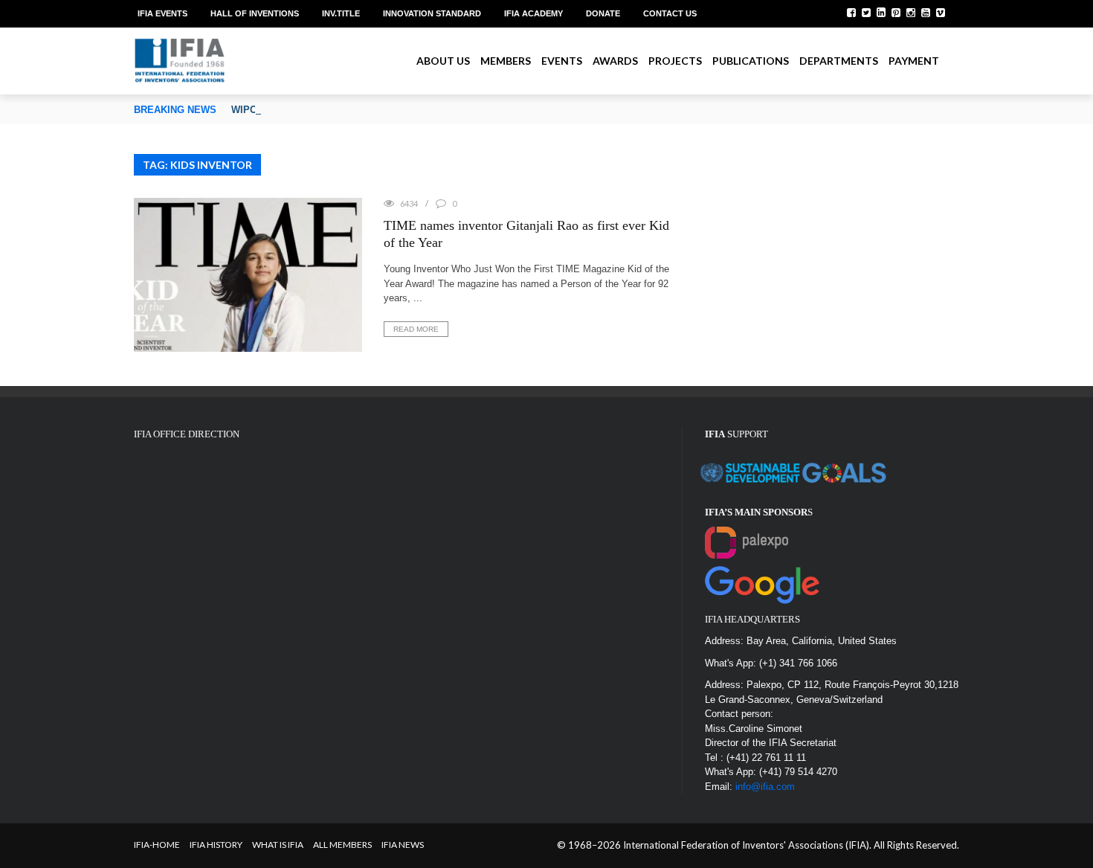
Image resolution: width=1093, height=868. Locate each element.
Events (561, 60)
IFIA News (402, 844)
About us (443, 60)
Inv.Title (341, 13)
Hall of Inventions (254, 13)
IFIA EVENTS (162, 13)
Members (505, 60)
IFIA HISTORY (216, 844)
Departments (838, 60)
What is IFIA (277, 844)
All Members (342, 844)
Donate (603, 13)
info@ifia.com (765, 786)
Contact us (670, 13)
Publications (750, 60)
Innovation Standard (432, 13)
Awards (615, 60)
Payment (914, 60)
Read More (416, 329)
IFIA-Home (157, 844)
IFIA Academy (533, 13)
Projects (675, 60)
